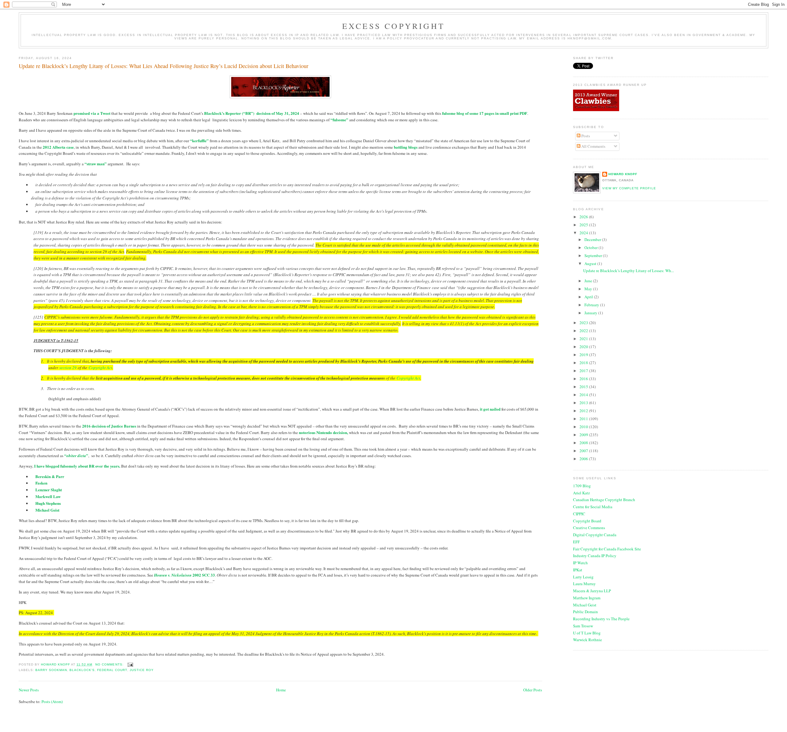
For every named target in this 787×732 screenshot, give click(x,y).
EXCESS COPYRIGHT (393, 26)
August (590, 263)
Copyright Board (587, 521)
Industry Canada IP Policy (594, 555)
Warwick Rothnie (587, 639)
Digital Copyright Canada (594, 534)
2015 (584, 386)
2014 (584, 394)
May (588, 289)
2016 (584, 378)
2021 (584, 338)
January (591, 313)
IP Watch (580, 562)
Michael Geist (584, 605)
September (593, 255)
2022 (584, 330)
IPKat (577, 570)
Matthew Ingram (586, 598)
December (593, 239)
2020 (584, 346)
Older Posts (532, 690)
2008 (584, 442)
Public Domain (585, 611)
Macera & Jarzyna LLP (592, 590)
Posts (585, 136)
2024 (584, 232)
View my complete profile (629, 188)
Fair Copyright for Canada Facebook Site (607, 549)
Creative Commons (589, 527)
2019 (584, 354)
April (589, 297)
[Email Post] (130, 664)
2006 (584, 458)
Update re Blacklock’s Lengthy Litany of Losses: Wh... (628, 270)
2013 (584, 402)
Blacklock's (82, 670)
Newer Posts (29, 690)
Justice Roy (142, 670)
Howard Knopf (622, 174)
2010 (584, 426)
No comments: (110, 664)
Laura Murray (584, 583)
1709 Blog (582, 486)
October (591, 247)
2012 (584, 410)
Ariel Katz (581, 493)
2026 (584, 216)
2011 (584, 418)
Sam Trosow (583, 626)
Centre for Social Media (592, 506)
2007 (584, 450)
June (588, 281)
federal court (112, 670)
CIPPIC (579, 514)
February (592, 305)
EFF (576, 542)
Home (281, 690)
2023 (584, 322)
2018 (584, 362)
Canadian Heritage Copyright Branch (604, 499)
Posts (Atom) (52, 701)
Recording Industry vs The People (601, 618)
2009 (584, 434)
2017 (584, 370)
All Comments (592, 146)
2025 (584, 224)
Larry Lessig (583, 577)
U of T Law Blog (587, 633)
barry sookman (51, 670)
